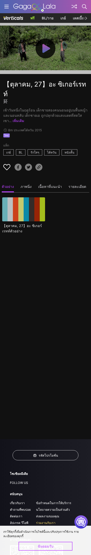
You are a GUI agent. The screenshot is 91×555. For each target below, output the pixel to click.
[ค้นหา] (84, 6)
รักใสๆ (34, 152)
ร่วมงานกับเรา (45, 523)
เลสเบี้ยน (79, 18)
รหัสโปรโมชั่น (48, 455)
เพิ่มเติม (18, 120)
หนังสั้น (69, 152)
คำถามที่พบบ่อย (20, 509)
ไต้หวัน (52, 152)
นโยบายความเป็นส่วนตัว (53, 509)
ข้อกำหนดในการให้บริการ (53, 503)
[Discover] (74, 6)
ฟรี (32, 18)
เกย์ (63, 18)
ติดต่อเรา (16, 516)
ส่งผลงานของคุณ (47, 516)
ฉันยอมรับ (45, 546)
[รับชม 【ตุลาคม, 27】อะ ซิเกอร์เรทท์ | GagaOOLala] (34, 6)
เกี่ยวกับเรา (17, 503)
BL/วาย (47, 18)
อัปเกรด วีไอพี (19, 523)
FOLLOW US (19, 483)
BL (21, 152)
